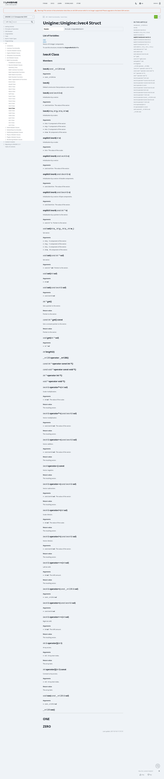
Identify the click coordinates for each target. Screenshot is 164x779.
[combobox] (141, 3)
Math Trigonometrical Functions (18, 79)
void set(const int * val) (140, 49)
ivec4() (135, 27)
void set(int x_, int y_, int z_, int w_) (143, 47)
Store (78, 3)
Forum (45, 3)
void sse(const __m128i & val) (142, 109)
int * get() (136, 56)
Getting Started (9, 26)
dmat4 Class (12, 84)
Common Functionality (13, 48)
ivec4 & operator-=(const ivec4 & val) (144, 87)
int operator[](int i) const (141, 107)
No (151, 775)
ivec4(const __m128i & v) (140, 25)
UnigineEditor (9, 34)
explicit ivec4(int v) (139, 35)
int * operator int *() (139, 73)
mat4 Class (12, 115)
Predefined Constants (15, 62)
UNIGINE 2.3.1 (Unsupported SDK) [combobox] (16, 17)
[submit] (32, 22)
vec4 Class (12, 125)
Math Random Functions (16, 77)
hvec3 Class (12, 98)
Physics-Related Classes (14, 135)
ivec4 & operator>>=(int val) (141, 102)
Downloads (69, 3)
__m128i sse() (137, 112)
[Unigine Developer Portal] (10, 4)
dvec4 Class (12, 91)
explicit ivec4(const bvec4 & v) (142, 42)
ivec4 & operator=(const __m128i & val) (145, 97)
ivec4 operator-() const (140, 85)
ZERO (44, 42)
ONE (44, 40)
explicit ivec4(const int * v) (141, 44)
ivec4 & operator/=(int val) (141, 90)
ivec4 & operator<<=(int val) (141, 95)
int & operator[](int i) (139, 104)
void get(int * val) (138, 61)
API (6, 43)
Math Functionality (12, 60)
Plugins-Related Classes (14, 137)
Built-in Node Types (10, 38)
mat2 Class (12, 110)
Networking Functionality (14, 130)
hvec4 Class (12, 101)
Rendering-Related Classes (14, 139)
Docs (52, 3)
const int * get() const (140, 59)
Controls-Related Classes (14, 50)
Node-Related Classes (13, 127)
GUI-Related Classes (12, 58)
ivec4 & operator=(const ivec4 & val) (144, 99)
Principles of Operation (11, 29)
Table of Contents (10, 147)
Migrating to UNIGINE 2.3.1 (13, 144)
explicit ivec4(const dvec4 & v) (142, 39)
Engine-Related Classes (13, 53)
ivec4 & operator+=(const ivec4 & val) (144, 83)
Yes (143, 775)
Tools (6, 36)
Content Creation (10, 142)
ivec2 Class (12, 103)
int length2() (137, 63)
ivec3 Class (12, 106)
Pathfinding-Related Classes (15, 132)
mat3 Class (12, 113)
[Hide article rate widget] (159, 771)
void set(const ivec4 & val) (141, 54)
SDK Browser (9, 31)
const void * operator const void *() (144, 71)
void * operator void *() (140, 75)
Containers (10, 46)
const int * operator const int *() (143, 68)
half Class (11, 94)
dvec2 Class (12, 86)
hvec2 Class (12, 96)
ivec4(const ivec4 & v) (140, 30)
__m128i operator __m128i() (141, 66)
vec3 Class (12, 122)
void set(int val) (138, 51)
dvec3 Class (12, 89)
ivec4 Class (12, 108)
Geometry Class (13, 67)
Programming (9, 41)
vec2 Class (12, 120)
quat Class (12, 118)
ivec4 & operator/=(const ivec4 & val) (144, 92)
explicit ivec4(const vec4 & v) (142, 37)
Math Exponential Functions (17, 72)
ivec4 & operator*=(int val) (141, 78)
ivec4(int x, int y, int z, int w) (142, 32)
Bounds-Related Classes (15, 65)
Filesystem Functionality (14, 55)
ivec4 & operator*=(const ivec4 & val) (144, 80)
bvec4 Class (12, 82)
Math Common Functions (16, 70)
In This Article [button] (140, 22)
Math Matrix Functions (15, 74)
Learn (60, 3)
